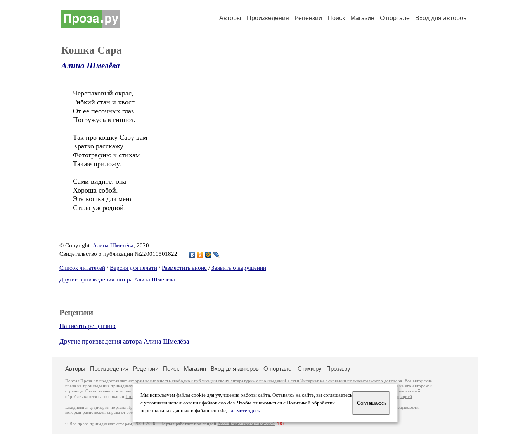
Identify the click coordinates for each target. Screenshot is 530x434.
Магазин (362, 18)
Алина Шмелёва (90, 65)
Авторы (230, 18)
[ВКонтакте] (192, 255)
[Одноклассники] (200, 255)
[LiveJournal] (217, 255)
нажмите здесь (244, 410)
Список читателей (82, 268)
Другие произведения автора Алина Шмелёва (117, 279)
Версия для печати (133, 268)
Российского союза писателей (246, 424)
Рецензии (308, 18)
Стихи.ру (310, 368)
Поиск (336, 18)
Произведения (268, 18)
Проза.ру (338, 368)
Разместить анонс (184, 268)
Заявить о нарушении (238, 268)
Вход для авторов (441, 18)
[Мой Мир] (208, 255)
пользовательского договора (374, 381)
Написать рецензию (87, 326)
